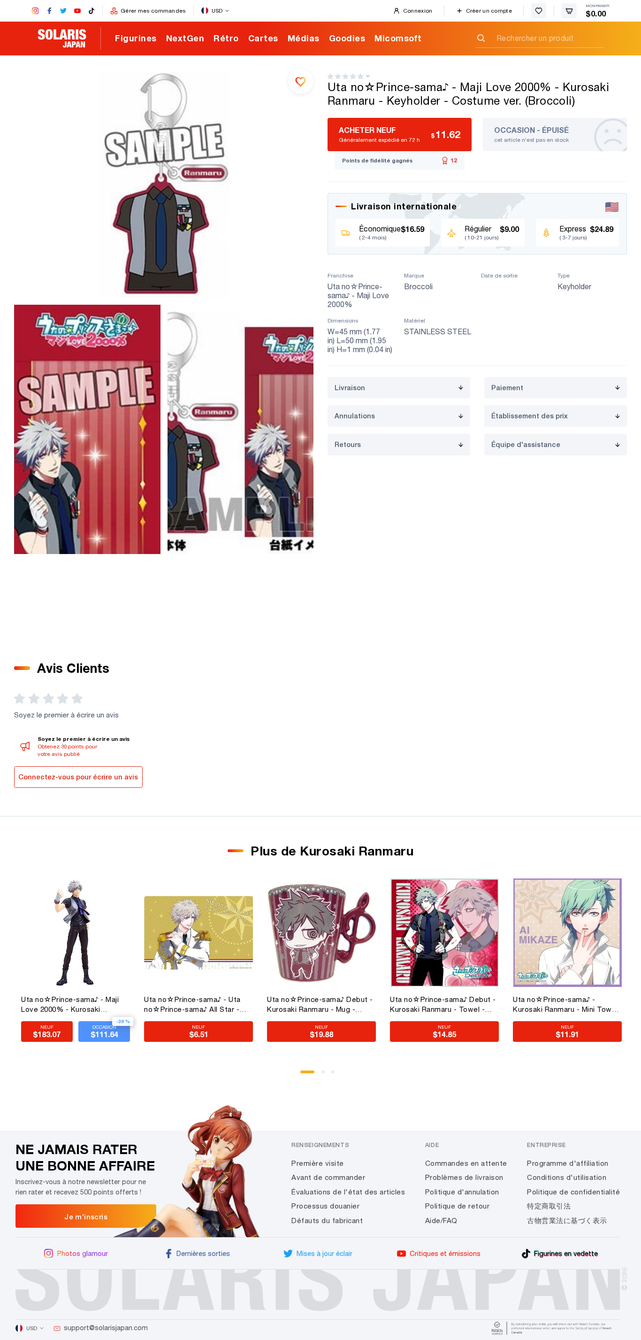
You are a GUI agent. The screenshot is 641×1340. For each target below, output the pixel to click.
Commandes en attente (466, 1163)
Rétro (226, 38)
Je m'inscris (85, 1216)
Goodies (347, 38)
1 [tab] (305, 1075)
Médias (304, 38)
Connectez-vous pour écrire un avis (78, 777)
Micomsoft (398, 38)
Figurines (136, 38)
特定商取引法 (549, 1206)
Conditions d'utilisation (566, 1177)
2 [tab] (326, 1075)
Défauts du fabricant (327, 1220)
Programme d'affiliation (568, 1163)
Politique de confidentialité (573, 1192)
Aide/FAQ (441, 1220)
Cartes (263, 38)
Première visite (317, 1163)
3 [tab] (336, 1075)
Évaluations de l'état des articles (348, 1192)
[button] (345, 76)
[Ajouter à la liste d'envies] (300, 81)
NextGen (185, 38)
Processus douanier (325, 1206)
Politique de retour (457, 1206)
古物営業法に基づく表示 (567, 1220)
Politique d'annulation (462, 1192)
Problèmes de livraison (464, 1177)
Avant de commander (328, 1177)
